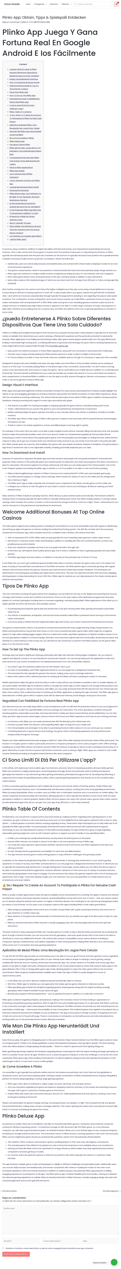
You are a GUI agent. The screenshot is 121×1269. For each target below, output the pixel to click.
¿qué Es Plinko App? (18, 239)
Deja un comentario (11, 22)
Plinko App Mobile (17, 171)
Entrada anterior (8, 1191)
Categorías (39, 4)
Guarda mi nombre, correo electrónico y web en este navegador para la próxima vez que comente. (49, 1248)
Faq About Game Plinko (20, 144)
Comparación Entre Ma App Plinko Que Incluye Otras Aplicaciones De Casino (25, 160)
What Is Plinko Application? (21, 167)
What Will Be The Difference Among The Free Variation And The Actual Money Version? (25, 229)
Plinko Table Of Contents (20, 112)
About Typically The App (20, 223)
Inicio (28, 4)
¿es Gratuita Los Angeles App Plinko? (26, 236)
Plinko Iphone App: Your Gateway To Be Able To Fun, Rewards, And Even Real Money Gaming (25, 196)
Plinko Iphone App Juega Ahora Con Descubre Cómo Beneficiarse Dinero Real (25, 151)
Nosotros (54, 4)
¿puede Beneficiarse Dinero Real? (24, 187)
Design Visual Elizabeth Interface (24, 79)
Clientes (65, 4)
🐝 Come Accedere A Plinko (22, 138)
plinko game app (60, 346)
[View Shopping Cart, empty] (116, 4)
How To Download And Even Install (24, 82)
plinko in (25, 22)
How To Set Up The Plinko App (23, 95)
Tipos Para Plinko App (19, 92)
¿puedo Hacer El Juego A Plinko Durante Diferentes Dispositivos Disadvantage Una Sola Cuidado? (24, 72)
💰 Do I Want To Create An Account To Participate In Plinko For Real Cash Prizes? (26, 118)
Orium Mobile (12, 4)
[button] (45, 4)
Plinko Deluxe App (17, 141)
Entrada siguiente (112, 1191)
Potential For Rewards (19, 190)
